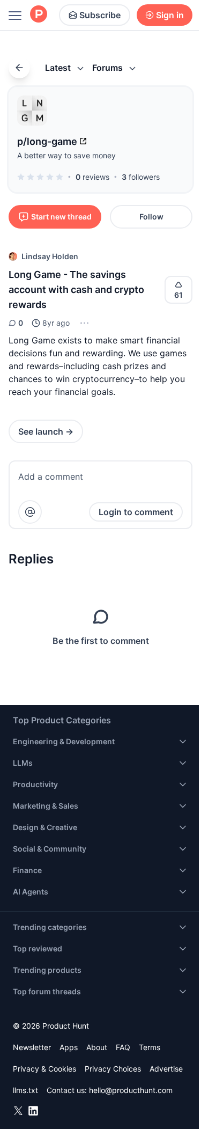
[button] (83, 323)
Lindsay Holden (49, 256)
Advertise (166, 1068)
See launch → (45, 431)
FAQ (123, 1047)
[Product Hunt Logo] (38, 14)
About (96, 1047)
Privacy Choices (113, 1068)
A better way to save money (66, 155)
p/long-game (47, 141)
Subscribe (100, 15)
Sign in (170, 15)
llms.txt (25, 1090)
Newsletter (32, 1047)
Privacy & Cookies (44, 1068)
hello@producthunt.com (131, 1090)
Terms (149, 1047)
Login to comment (136, 512)
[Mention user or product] (30, 512)
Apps (68, 1047)
